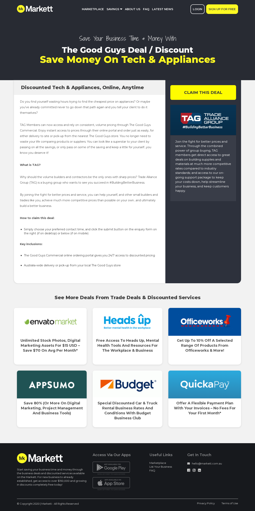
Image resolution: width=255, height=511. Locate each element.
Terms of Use (230, 503)
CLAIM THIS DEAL (203, 92)
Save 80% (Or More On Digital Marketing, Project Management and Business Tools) (52, 408)
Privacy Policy (206, 503)
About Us (132, 9)
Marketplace (93, 9)
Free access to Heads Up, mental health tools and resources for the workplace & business (127, 345)
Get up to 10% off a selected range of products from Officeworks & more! (205, 345)
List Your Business (160, 466)
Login (197, 9)
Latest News (162, 9)
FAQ (146, 9)
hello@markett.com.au (207, 463)
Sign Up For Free (222, 9)
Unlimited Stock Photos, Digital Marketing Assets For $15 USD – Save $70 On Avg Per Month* (50, 345)
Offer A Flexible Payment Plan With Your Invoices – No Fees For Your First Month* (205, 408)
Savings (113, 9)
